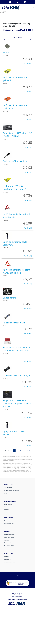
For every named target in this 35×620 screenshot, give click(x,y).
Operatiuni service (9, 535)
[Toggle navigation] (31, 7)
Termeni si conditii (16, 593)
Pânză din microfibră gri (14, 323)
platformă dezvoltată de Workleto (17, 599)
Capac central (9, 298)
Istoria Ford (7, 559)
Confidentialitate (17, 595)
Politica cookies (17, 596)
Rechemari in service (10, 543)
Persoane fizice (8, 521)
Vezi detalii (27, 63)
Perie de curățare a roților (15, 161)
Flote (5, 493)
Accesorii (7, 540)
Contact (6, 509)
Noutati (6, 557)
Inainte (26, 450)
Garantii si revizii (9, 537)
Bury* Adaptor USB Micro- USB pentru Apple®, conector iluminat (17, 403)
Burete (6, 52)
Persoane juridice (9, 523)
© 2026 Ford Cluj (17, 591)
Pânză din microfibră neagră (16, 375)
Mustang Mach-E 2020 (22, 30)
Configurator (8, 504)
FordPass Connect (9, 545)
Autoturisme (8, 488)
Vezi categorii (17, 37)
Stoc (5, 507)
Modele (6, 30)
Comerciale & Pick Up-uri (11, 490)
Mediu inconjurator (9, 562)
